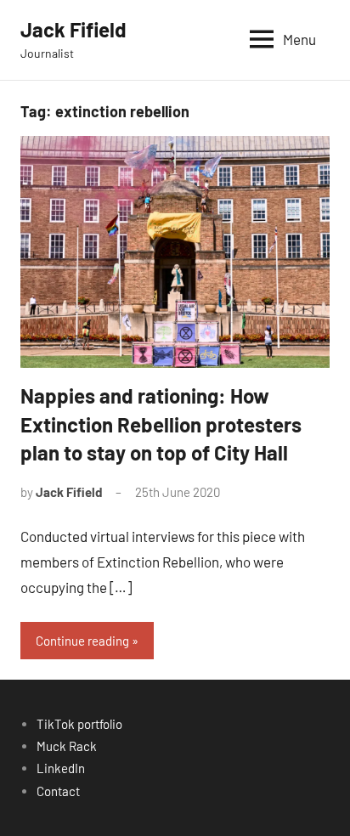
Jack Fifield (73, 29)
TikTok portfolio (79, 724)
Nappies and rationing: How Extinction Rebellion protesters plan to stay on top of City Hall (161, 424)
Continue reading (82, 640)
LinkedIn (61, 768)
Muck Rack (67, 746)
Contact (58, 791)
